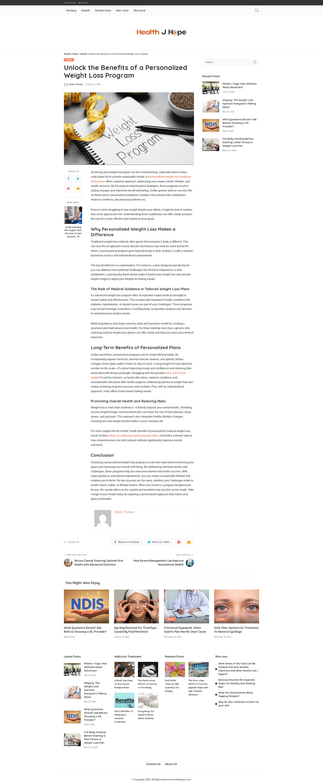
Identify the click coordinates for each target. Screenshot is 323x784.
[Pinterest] (68, 189)
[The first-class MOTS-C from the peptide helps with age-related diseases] (198, 669)
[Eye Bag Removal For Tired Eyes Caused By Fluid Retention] (136, 606)
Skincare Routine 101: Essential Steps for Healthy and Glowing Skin (236, 683)
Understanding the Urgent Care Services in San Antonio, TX (73, 232)
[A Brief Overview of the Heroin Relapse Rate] (124, 669)
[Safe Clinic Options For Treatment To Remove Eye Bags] (236, 606)
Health (69, 60)
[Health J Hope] (161, 32)
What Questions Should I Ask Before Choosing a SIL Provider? (240, 123)
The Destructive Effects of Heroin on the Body (147, 684)
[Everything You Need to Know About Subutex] (148, 700)
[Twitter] (78, 179)
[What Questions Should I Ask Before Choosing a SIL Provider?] (210, 125)
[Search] (256, 10)
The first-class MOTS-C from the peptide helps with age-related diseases (198, 687)
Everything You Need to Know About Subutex (146, 715)
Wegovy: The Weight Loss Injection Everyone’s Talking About (239, 104)
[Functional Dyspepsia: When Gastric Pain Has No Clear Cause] (186, 606)
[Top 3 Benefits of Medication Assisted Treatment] (124, 700)
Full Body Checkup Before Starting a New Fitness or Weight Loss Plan (238, 142)
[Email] (78, 189)
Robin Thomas (76, 84)
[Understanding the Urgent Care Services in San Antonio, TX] (73, 215)
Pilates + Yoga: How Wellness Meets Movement (95, 667)
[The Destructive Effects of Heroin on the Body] (148, 669)
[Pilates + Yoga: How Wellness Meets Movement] (210, 88)
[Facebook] (68, 179)
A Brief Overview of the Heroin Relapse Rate (123, 684)
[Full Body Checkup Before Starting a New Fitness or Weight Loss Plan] (210, 144)
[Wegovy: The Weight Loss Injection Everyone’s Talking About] (210, 106)
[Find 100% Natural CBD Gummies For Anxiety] (175, 669)
